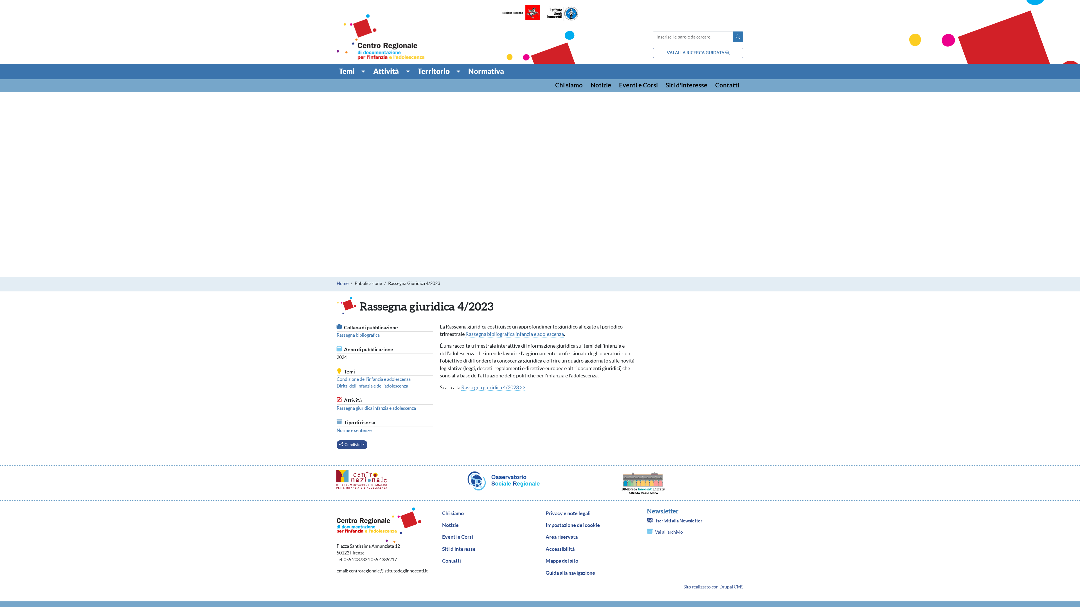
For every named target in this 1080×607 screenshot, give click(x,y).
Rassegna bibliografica (358, 335)
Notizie (601, 86)
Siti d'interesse (686, 86)
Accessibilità (560, 549)
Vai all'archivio (669, 531)
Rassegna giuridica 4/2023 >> (493, 387)
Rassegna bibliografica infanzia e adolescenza (514, 334)
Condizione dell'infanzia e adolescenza (374, 379)
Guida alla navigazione (570, 573)
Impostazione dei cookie (573, 525)
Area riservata (562, 537)
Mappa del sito (562, 561)
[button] (352, 71)
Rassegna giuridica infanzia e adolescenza (376, 408)
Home (342, 283)
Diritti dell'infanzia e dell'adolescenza (372, 385)
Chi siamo (569, 86)
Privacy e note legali (568, 513)
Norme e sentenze (354, 430)
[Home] (380, 37)
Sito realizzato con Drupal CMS (713, 586)
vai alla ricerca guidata (696, 52)
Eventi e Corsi (638, 86)
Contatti (727, 86)
